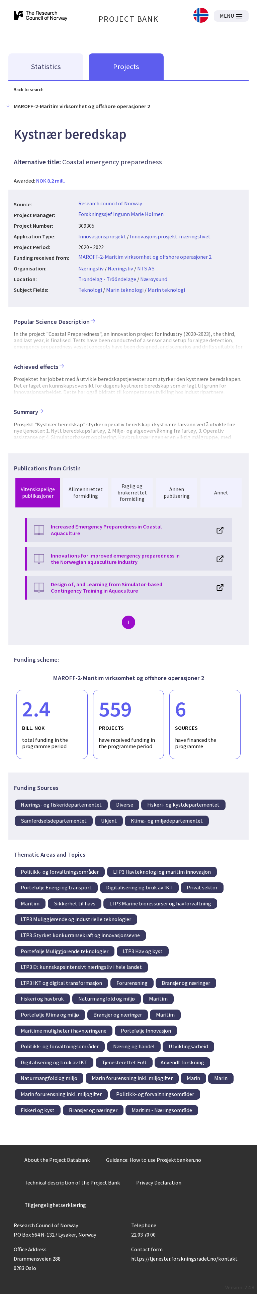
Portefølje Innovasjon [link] (146, 1030)
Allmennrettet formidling (86, 492)
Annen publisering (177, 492)
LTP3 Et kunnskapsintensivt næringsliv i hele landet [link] (81, 966)
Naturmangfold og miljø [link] (106, 998)
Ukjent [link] (109, 820)
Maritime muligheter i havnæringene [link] (63, 1030)
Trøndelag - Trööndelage (107, 279)
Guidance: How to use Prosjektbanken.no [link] (153, 1159)
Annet (221, 492)
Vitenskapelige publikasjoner (38, 492)
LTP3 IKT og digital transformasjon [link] (61, 983)
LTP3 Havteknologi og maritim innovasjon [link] (162, 871)
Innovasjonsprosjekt (102, 236)
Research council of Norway (110, 203)
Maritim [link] (30, 903)
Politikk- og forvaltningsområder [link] (60, 871)
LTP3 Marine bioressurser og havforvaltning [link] (160, 903)
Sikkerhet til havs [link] (74, 903)
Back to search (29, 89)
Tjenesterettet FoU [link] (124, 1062)
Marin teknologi (125, 289)
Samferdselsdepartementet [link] (54, 820)
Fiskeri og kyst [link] (38, 1110)
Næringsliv (91, 268)
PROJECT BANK (128, 19)
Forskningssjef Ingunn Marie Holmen (121, 214)
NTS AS (146, 268)
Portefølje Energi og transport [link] (56, 887)
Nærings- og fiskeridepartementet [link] (61, 804)
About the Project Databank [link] (57, 1159)
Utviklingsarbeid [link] (188, 1046)
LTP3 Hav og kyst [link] (143, 951)
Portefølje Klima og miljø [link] (50, 1014)
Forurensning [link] (132, 983)
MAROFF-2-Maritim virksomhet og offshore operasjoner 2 (144, 256)
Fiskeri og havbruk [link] (42, 998)
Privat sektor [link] (202, 887)
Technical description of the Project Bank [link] (72, 1182)
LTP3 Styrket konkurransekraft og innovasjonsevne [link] (80, 935)
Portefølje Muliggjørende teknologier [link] (64, 951)
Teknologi (90, 289)
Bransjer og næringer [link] (186, 983)
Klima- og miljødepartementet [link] (167, 820)
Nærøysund (153, 279)
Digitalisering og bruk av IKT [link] (139, 887)
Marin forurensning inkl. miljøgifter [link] (132, 1078)
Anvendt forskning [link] (182, 1062)
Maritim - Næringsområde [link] (162, 1110)
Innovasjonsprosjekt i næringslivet (170, 236)
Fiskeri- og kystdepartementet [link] (183, 804)
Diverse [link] (124, 804)
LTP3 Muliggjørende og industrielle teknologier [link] (76, 919)
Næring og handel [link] (134, 1046)
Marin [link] (193, 1078)
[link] (200, 16)
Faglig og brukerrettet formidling (132, 492)
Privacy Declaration (158, 1182)
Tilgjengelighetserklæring (55, 1205)
